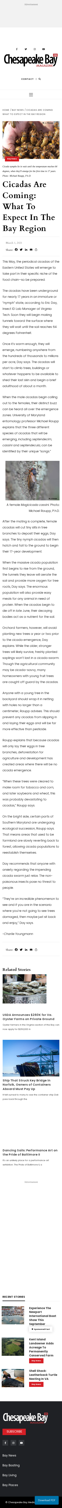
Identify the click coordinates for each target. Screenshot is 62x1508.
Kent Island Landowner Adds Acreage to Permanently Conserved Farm (41, 1347)
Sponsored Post (42, 1329)
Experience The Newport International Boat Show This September (42, 1316)
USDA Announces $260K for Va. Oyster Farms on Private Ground (28, 1017)
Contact (27, 79)
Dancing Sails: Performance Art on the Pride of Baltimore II (30, 1152)
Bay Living (9, 1475)
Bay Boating (11, 1465)
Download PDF (46, 1500)
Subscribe (14, 1431)
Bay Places (10, 1485)
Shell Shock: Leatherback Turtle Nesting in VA (43, 1375)
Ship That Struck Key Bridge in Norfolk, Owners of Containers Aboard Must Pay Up (27, 1084)
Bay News (12, 159)
